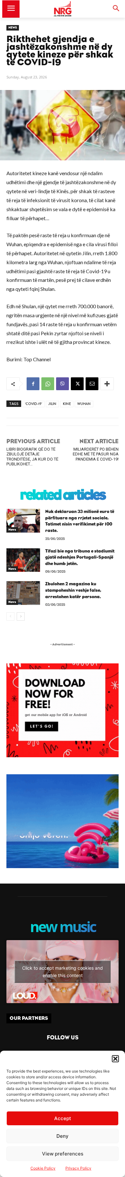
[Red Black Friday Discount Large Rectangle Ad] (62, 755)
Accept (62, 1118)
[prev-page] (10, 616)
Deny (62, 1136)
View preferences (62, 1154)
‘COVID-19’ (33, 403)
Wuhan (84, 403)
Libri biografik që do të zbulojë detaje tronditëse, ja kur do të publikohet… (32, 456)
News (12, 27)
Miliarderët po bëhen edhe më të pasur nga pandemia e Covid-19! (96, 454)
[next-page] (21, 616)
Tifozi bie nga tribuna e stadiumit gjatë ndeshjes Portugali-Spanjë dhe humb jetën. (79, 557)
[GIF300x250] (62, 821)
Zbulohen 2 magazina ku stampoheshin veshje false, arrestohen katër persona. (73, 590)
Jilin (52, 403)
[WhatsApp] (47, 383)
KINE (67, 403)
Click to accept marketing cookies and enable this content (62, 971)
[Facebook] (33, 383)
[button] (115, 1059)
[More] (107, 383)
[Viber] (62, 383)
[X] (77, 383)
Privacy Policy (78, 1168)
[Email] (92, 383)
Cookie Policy (42, 1168)
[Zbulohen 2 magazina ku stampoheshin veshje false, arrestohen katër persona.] (23, 593)
